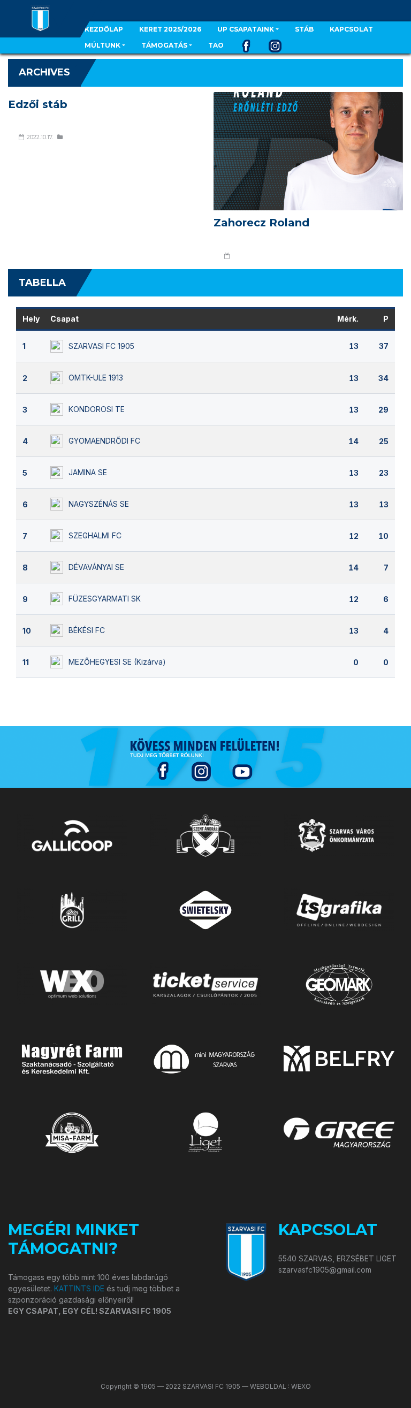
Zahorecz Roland (261, 222)
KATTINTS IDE (79, 1288)
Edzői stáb (37, 104)
